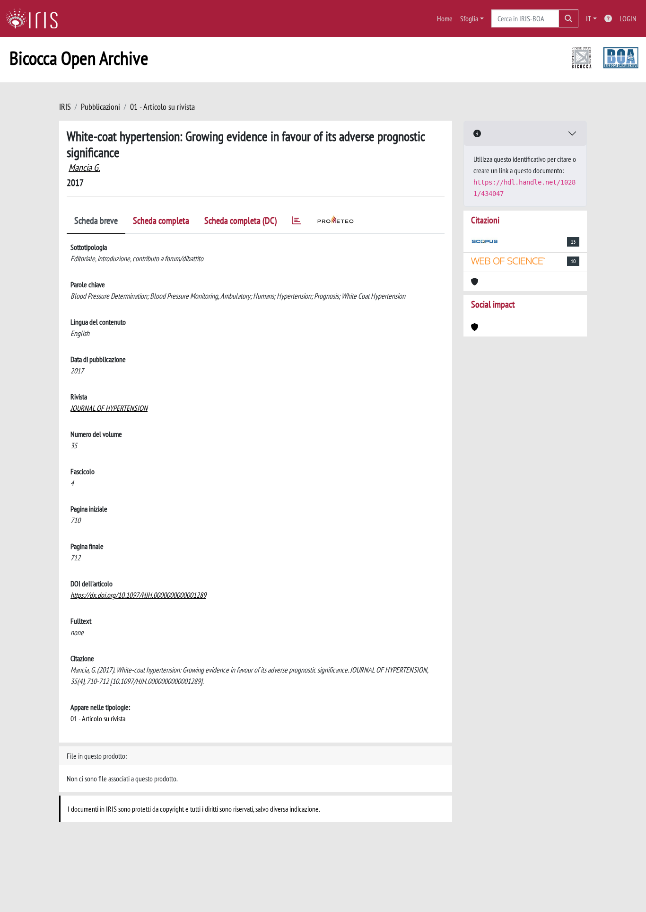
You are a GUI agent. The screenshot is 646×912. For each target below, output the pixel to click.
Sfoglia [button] (469, 18)
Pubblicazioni (100, 106)
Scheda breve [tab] (96, 220)
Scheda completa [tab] (161, 220)
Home (445, 18)
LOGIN (628, 18)
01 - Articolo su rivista (162, 106)
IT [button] (588, 18)
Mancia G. (84, 167)
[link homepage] (35, 18)
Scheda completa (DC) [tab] (240, 220)
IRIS (65, 106)
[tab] (296, 222)
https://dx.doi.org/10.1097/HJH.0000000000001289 (138, 595)
